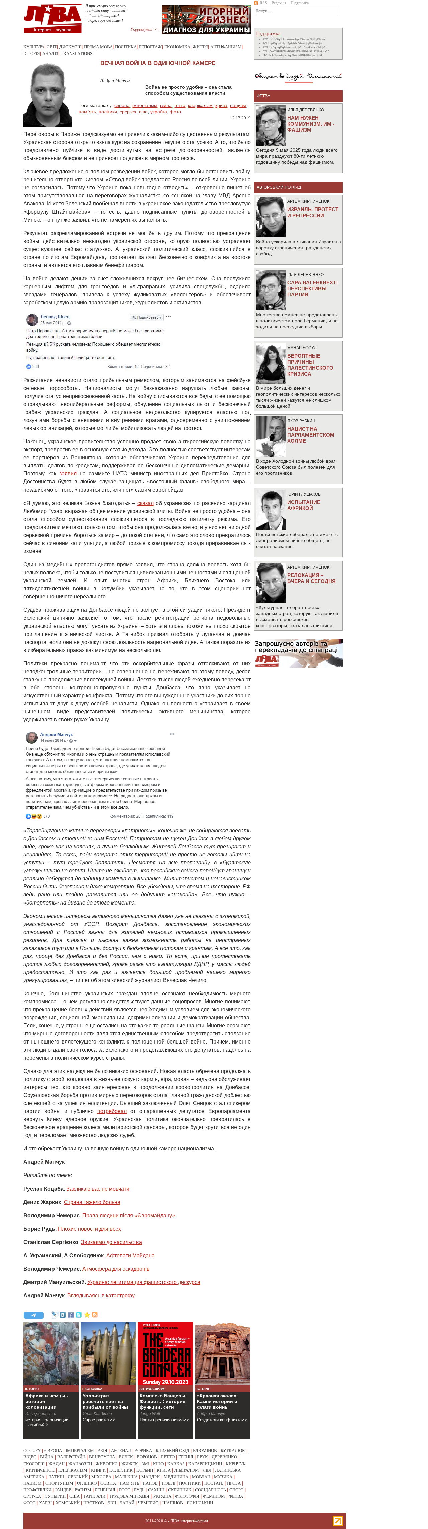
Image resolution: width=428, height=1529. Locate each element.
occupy (32, 1450)
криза (221, 105)
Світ (52, 46)
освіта (108, 1483)
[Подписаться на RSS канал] (95, 1315)
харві (45, 1502)
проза (234, 1483)
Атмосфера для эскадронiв (116, 1269)
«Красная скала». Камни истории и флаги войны (217, 1401)
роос (124, 1489)
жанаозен (80, 1463)
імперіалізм (144, 105)
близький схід (172, 1450)
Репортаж (150, 46)
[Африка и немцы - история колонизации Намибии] (51, 1353)
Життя (200, 46)
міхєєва (101, 1476)
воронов (147, 1457)
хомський (68, 1502)
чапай (127, 1502)
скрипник (179, 1489)
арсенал (121, 1450)
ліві (207, 1470)
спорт (236, 1489)
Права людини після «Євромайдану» (128, 1215)
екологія (34, 1463)
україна (158, 111)
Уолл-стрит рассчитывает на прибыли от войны (105, 1401)
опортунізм (59, 1483)
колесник (121, 1470)
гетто (179, 105)
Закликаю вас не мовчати (97, 1189)
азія (102, 1450)
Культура (33, 46)
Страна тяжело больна (92, 1202)
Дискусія (70, 46)
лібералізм (186, 1470)
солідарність (210, 1489)
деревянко (224, 1457)
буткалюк (233, 1450)
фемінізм (214, 1496)
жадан (56, 1463)
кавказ (176, 1463)
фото (175, 111)
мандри (150, 1476)
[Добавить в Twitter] (79, 1315)
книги (98, 1470)
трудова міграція (129, 1496)
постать (213, 1483)
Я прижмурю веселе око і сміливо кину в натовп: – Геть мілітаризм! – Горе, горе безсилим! (105, 13)
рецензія (105, 1489)
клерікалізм (200, 105)
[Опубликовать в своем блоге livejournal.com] (55, 1315)
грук (202, 1457)
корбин (144, 1470)
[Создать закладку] (87, 1315)
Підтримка (300, 3)
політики (108, 111)
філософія (187, 1496)
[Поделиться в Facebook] (71, 1315)
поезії (168, 1483)
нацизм (238, 105)
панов (150, 1483)
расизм (83, 1489)
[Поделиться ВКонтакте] (63, 1315)
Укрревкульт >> (144, 29)
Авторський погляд (279, 187)
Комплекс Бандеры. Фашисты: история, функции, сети (163, 1401)
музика (223, 1476)
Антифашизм (226, 46)
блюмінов (205, 1450)
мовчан (201, 1476)
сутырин (55, 1496)
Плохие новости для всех (89, 1229)
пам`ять (87, 111)
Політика (126, 46)
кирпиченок (40, 1470)
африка (143, 1450)
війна (166, 105)
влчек (126, 1457)
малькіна (126, 1476)
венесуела (102, 1457)
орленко (87, 1483)
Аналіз (50, 53)
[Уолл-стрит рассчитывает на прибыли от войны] (108, 1353)
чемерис (148, 1502)
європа (122, 105)
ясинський (200, 1502)
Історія (31, 53)
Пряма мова (98, 46)
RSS (263, 3)
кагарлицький (205, 1463)
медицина (176, 1476)
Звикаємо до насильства (111, 1242)
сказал (145, 503)
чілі (112, 1502)
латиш (56, 1476)
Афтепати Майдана (130, 1255)
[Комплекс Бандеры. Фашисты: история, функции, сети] (165, 1353)
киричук (236, 1463)
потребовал (112, 1111)
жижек (129, 1463)
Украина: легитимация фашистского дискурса (143, 1282)
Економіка (177, 46)
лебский (78, 1476)
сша (143, 111)
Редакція (279, 3)
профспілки (37, 1489)
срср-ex (128, 111)
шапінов (172, 1502)
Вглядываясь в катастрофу (101, 1295)
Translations (76, 53)
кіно (158, 1463)
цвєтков (93, 1502)
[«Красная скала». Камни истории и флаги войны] (222, 1353)
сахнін (156, 1489)
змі (145, 1463)
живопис (107, 1463)
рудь (139, 1489)
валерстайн (71, 1457)
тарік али (94, 1496)
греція (185, 1457)
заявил (68, 473)
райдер (63, 1489)
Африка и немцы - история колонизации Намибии (46, 1404)
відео (29, 1457)
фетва (236, 1496)
